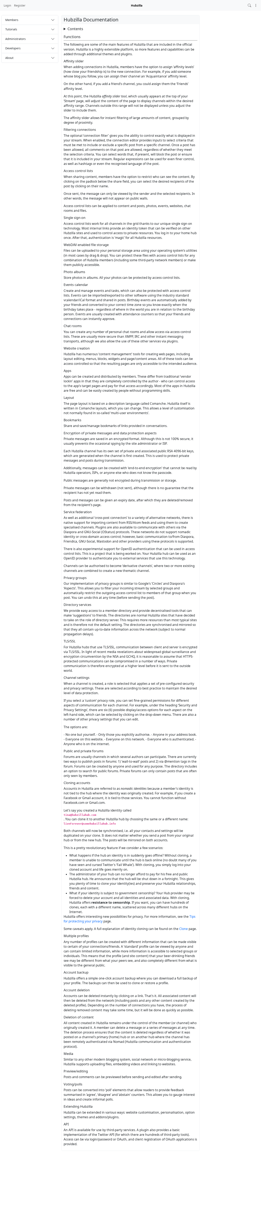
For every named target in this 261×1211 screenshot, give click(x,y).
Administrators (15, 39)
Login (7, 5)
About (9, 58)
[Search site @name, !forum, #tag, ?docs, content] (249, 5)
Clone (183, 929)
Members (11, 20)
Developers (13, 48)
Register (19, 5)
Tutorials (11, 29)
